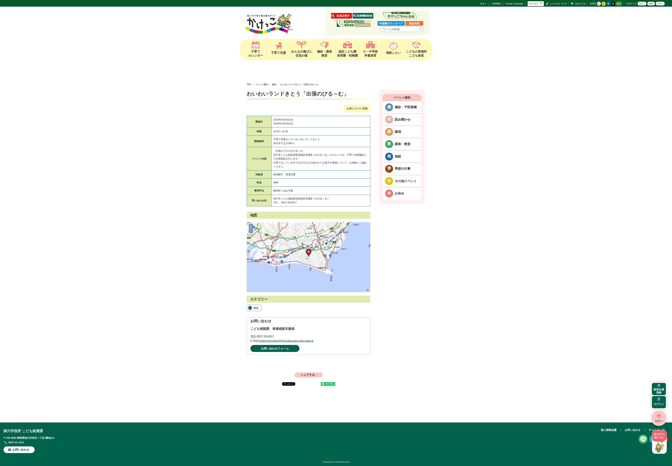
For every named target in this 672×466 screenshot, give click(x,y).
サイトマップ (656, 430)
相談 (274, 84)
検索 (421, 29)
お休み (399, 193)
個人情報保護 (609, 430)
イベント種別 (261, 84)
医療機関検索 (364, 15)
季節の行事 (403, 168)
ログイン (659, 404)
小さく (642, 3)
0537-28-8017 (265, 336)
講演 (398, 131)
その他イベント (406, 181)
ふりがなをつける (558, 3)
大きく (660, 3)
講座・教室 (403, 144)
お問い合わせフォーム (275, 348)
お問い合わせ (20, 449)
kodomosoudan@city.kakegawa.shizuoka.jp (286, 340)
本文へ (483, 3)
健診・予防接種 (406, 107)
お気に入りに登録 (357, 108)
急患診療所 (343, 15)
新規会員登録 (659, 391)
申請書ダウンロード (391, 23)
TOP (249, 84)
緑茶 (619, 3)
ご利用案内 (496, 3)
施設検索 (414, 23)
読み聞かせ (403, 119)
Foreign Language (514, 3)
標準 (651, 3)
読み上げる (580, 3)
